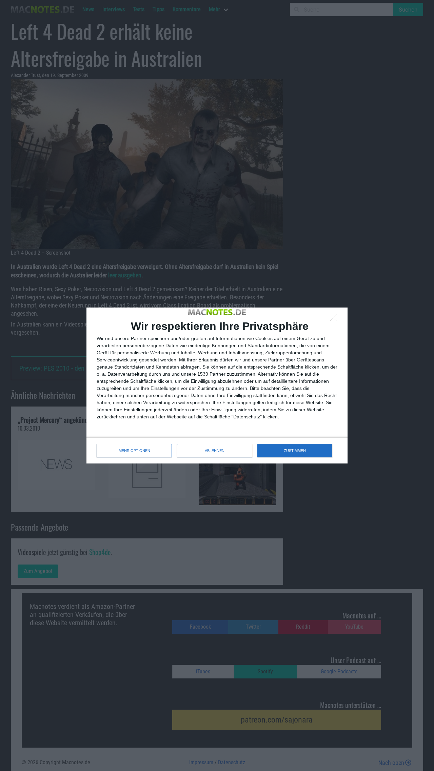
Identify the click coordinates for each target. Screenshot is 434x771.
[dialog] (217, 385)
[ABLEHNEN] (335, 319)
